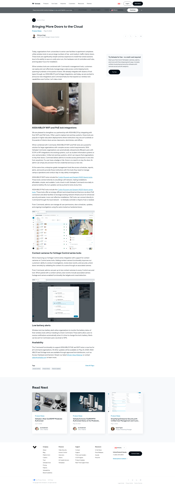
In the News (98, 450)
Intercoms (61, 455)
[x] (131, 36)
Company (45, 447)
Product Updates (80, 460)
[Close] (141, 10)
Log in (127, 3)
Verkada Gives (47, 463)
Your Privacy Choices (41, 480)
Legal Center (121, 483)
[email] (141, 36)
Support (77, 447)
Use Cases (54, 3)
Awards (97, 455)
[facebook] (126, 36)
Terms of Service (138, 483)
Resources (81, 3)
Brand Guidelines (47, 473)
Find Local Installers (80, 455)
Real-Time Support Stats (82, 463)
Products (45, 3)
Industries (63, 3)
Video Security (63, 450)
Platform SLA (46, 455)
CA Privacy (50, 480)
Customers (72, 3)
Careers (45, 457)
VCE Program (79, 457)
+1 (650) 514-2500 (118, 455)
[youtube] (140, 480)
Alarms (60, 457)
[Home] (34, 461)
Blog (44, 452)
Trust (44, 460)
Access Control (63, 452)
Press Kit (97, 457)
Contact (77, 450)
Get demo (138, 3)
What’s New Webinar (74, 355)
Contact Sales (135, 453)
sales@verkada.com (39, 357)
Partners (89, 3)
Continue (132, 10)
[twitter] (132, 480)
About (44, 450)
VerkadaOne (46, 470)
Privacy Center (129, 483)
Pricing (45, 465)
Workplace (62, 463)
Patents (45, 468)
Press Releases (99, 452)
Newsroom (98, 447)
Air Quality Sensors (64, 460)
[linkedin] (136, 36)
